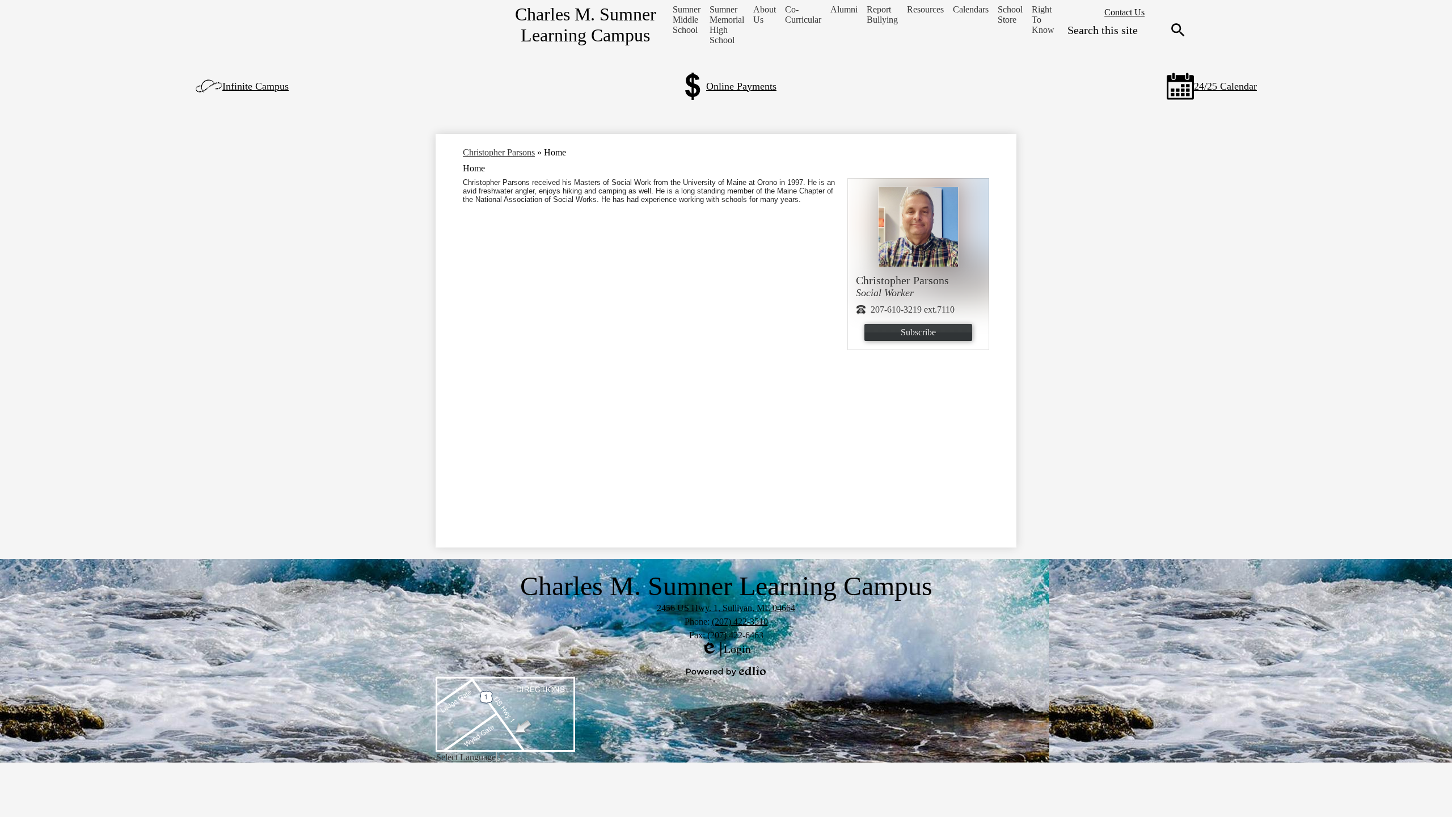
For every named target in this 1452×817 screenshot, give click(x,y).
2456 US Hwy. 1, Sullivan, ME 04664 (726, 608)
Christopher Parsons (499, 152)
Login (726, 649)
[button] (686, 20)
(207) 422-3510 (740, 621)
